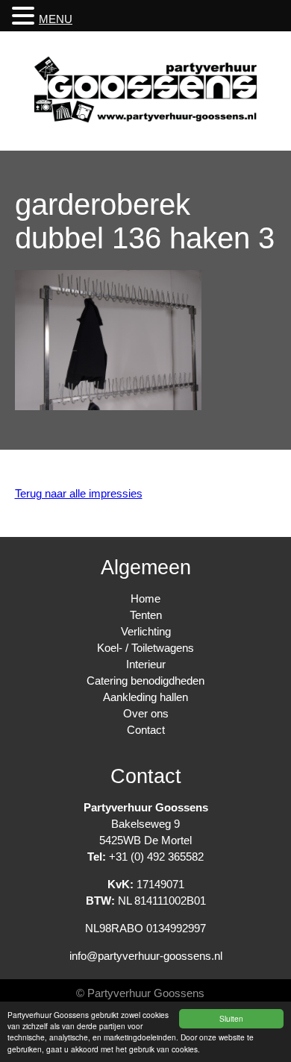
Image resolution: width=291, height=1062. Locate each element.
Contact (146, 729)
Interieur (146, 664)
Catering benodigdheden (145, 680)
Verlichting (146, 631)
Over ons (146, 713)
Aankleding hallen (145, 697)
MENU (55, 19)
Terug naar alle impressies (79, 493)
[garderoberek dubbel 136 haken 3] (108, 406)
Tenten (146, 615)
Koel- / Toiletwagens (145, 647)
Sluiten (231, 1018)
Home (145, 598)
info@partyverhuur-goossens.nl (145, 955)
